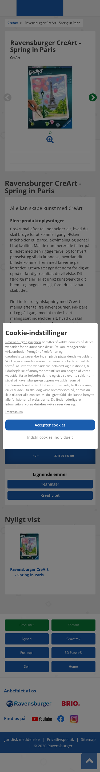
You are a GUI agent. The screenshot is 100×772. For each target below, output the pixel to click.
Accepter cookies (50, 425)
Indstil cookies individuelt (50, 437)
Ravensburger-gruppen (23, 342)
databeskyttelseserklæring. (55, 404)
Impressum (14, 411)
